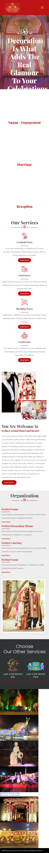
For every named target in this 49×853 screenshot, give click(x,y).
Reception (24, 206)
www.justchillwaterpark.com (36, 681)
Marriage (24, 164)
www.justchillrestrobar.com (13, 681)
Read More (24, 260)
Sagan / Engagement (24, 122)
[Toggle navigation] (42, 7)
